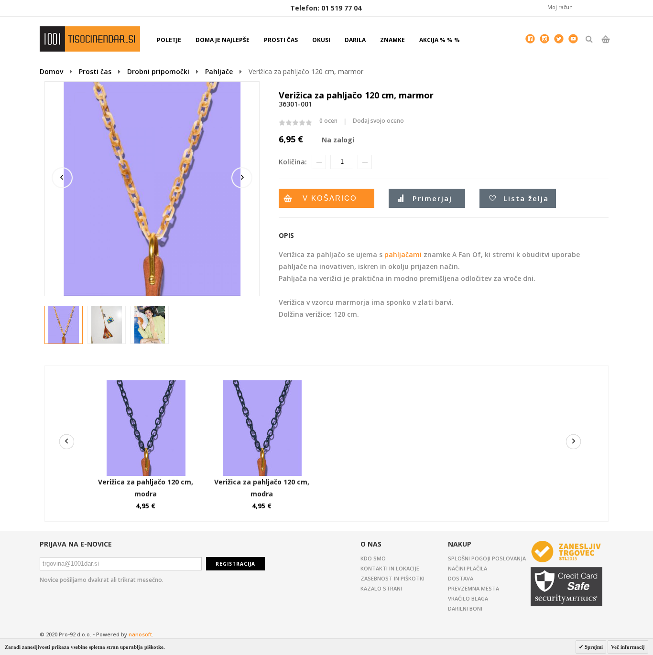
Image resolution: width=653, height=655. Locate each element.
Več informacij (628, 647)
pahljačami (403, 254)
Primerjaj (432, 198)
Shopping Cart (605, 47)
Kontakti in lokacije (389, 568)
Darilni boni (465, 608)
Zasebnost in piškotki (392, 578)
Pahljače (219, 71)
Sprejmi (593, 647)
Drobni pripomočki (158, 71)
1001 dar (90, 39)
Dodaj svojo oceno (378, 121)
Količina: (293, 161)
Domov (51, 71)
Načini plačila (467, 568)
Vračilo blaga (468, 598)
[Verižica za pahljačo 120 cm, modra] (146, 384)
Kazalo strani (381, 588)
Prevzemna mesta (473, 588)
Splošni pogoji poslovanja (487, 558)
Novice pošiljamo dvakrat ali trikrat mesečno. (101, 580)
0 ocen (328, 121)
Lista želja (526, 198)
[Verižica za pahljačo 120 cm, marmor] (64, 325)
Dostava (460, 578)
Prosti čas (95, 71)
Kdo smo (373, 558)
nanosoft (140, 634)
